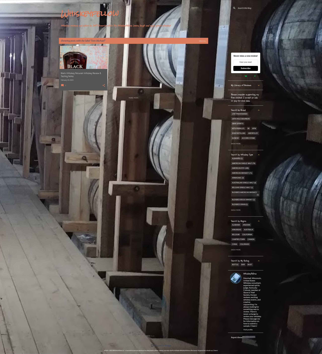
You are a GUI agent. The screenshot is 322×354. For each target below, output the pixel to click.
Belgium (235, 234)
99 (248, 128)
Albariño (237, 158)
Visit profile (248, 330)
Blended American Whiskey (245, 193)
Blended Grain (239, 204)
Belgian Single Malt (242, 187)
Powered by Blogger (162, 345)
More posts (133, 98)
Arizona (246, 225)
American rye (240, 168)
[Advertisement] (218, 83)
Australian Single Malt (243, 183)
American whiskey (242, 173)
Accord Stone (248, 138)
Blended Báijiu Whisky (243, 200)
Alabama (236, 225)
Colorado (244, 244)
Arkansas (236, 230)
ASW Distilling (238, 133)
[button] (103, 85)
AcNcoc (235, 138)
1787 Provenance (240, 114)
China (234, 244)
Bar (243, 265)
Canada (251, 239)
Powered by (240, 76)
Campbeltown (238, 239)
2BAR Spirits (237, 124)
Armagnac (237, 178)
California (247, 234)
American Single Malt (243, 163)
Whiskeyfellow (90, 13)
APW (254, 128)
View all (202, 41)
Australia (248, 230)
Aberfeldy (253, 133)
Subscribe (246, 68)
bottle (235, 265)
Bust (250, 265)
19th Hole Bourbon (241, 119)
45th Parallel (238, 128)
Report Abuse (236, 337)
